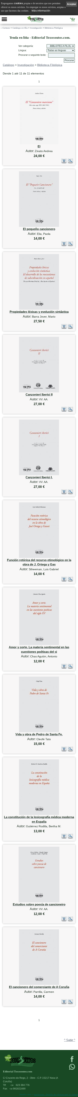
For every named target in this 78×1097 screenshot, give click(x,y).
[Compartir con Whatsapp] (72, 1069)
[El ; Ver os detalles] (39, 143)
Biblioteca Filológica (54, 28)
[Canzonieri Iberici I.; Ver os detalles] (39, 474)
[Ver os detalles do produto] (70, 162)
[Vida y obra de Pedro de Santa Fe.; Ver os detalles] (39, 731)
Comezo (6, 28)
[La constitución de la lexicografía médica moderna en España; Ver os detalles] (39, 814)
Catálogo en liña (20, 28)
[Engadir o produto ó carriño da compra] (64, 162)
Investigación (36, 28)
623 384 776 (20, 1085)
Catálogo (8, 64)
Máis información (41, 10)
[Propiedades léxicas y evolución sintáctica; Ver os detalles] (39, 308)
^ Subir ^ (69, 1040)
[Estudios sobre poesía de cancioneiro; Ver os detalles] (39, 901)
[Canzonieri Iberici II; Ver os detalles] (39, 391)
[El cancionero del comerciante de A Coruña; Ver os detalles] (39, 983)
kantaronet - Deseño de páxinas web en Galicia (56, 1094)
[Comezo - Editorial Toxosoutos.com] (35, 19)
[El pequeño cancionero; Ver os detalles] (39, 225)
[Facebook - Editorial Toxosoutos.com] (72, 1062)
